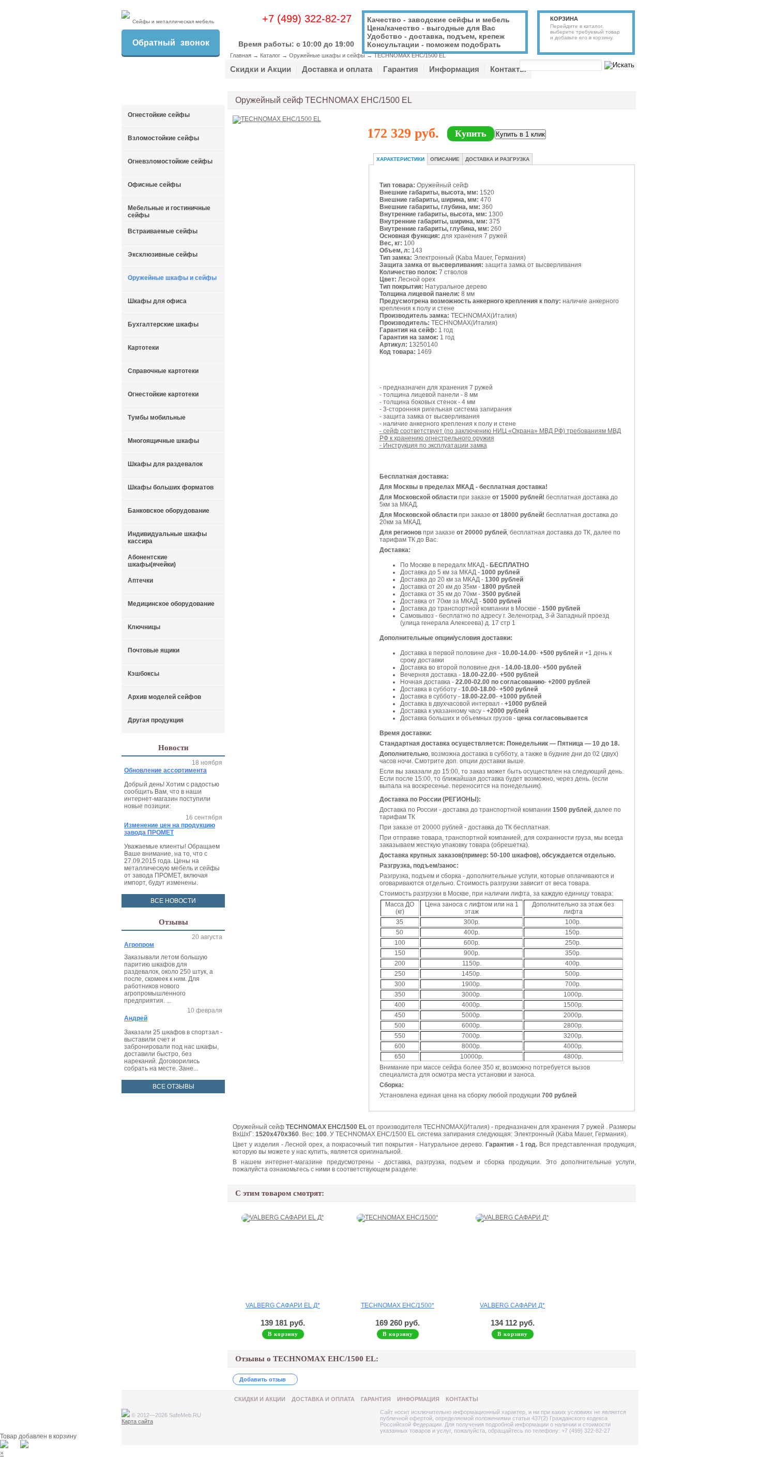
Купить (471, 133)
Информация (454, 69)
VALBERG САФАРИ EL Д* (283, 1305)
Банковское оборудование (168, 510)
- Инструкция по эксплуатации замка (433, 445)
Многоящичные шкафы (163, 440)
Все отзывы (173, 1086)
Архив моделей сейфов (164, 697)
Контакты (508, 69)
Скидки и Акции (260, 69)
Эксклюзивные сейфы (162, 254)
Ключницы (144, 627)
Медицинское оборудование (171, 603)
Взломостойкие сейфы (163, 138)
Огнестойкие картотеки (163, 394)
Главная (240, 55)
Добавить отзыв (262, 1379)
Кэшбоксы (143, 673)
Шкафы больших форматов (171, 487)
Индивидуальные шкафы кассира (167, 537)
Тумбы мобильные (157, 417)
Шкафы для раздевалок (165, 464)
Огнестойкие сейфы (159, 114)
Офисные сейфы (154, 184)
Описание (445, 159)
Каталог (270, 55)
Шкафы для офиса (157, 301)
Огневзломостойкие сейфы (170, 161)
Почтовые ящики (153, 650)
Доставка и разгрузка (497, 159)
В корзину (283, 1334)
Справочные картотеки (163, 371)
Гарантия (400, 69)
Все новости (173, 900)
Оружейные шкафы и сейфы (327, 55)
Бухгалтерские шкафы (163, 324)
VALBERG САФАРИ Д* (512, 1305)
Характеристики (400, 159)
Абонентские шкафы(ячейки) (152, 561)
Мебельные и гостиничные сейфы (169, 211)
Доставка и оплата (337, 69)
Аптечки (140, 580)
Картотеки (143, 347)
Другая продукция (156, 720)
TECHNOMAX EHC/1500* (397, 1305)
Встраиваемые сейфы (162, 231)
